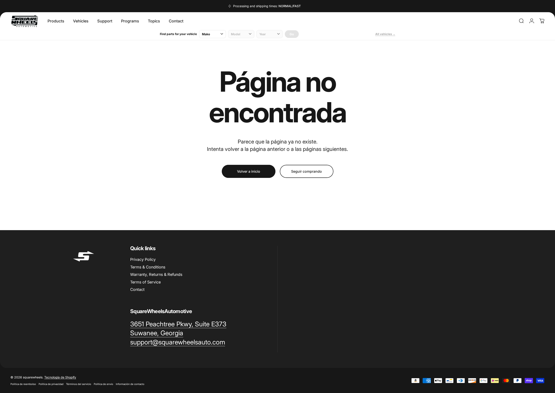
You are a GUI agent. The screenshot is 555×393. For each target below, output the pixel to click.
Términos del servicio (78, 384)
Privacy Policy (143, 259)
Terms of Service (145, 282)
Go (292, 34)
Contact (137, 289)
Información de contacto (130, 384)
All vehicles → (385, 34)
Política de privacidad (51, 384)
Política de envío (103, 384)
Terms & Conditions (147, 267)
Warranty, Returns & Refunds (156, 274)
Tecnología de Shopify (60, 377)
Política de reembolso (23, 384)
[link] (178, 324)
